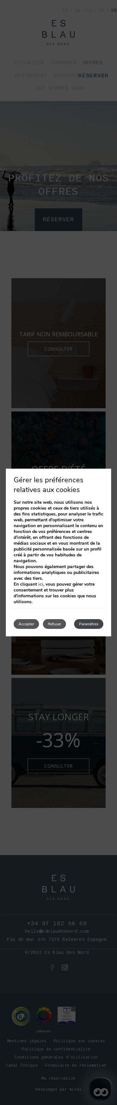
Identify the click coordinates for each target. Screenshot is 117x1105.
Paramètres (88, 624)
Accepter (26, 624)
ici (40, 584)
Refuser (54, 624)
